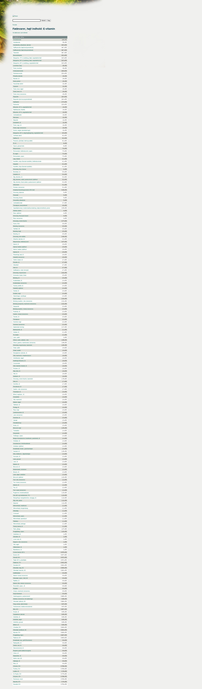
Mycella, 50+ (17, 681)
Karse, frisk (16, 223)
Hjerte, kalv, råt (17, 658)
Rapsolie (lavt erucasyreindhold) (22, 99)
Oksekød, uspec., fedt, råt (20, 578)
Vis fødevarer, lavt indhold (20, 32)
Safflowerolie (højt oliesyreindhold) (23, 50)
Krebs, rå (15, 425)
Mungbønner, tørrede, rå (20, 353)
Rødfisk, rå (16, 580)
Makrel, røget (17, 402)
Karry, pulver (16, 81)
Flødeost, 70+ (17, 562)
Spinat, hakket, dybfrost (20, 247)
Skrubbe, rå (16, 536)
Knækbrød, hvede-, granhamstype (23, 448)
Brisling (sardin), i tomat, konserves (23, 309)
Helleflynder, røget (18, 358)
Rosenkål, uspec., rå (19, 586)
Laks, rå (15, 461)
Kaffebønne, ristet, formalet (21, 270)
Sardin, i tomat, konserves (20, 314)
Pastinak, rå (16, 311)
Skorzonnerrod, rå (18, 648)
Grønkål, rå (16, 174)
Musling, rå (16, 234)
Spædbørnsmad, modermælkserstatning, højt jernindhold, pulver (31, 208)
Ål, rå (14, 143)
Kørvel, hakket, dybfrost (20, 249)
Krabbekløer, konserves (20, 283)
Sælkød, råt (16, 229)
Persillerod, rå (17, 386)
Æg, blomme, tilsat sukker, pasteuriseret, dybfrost (27, 182)
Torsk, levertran (17, 68)
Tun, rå (15, 487)
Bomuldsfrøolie (17, 55)
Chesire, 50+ (17, 666)
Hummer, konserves (19, 324)
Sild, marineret (17, 399)
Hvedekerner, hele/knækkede (21, 443)
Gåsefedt (15, 265)
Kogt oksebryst (17, 593)
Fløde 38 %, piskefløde (19, 560)
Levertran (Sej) (17, 65)
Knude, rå (16, 612)
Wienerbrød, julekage (19, 524)
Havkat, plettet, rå (18, 285)
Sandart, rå (16, 451)
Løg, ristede (16, 159)
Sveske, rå (16, 317)
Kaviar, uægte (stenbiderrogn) (21, 130)
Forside (15, 25)
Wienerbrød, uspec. (18, 516)
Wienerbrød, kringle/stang (20, 508)
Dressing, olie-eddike (19, 236)
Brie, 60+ (15, 609)
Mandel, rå (16, 78)
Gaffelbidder (16, 573)
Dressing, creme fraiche (20, 221)
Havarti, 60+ (16, 557)
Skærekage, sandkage (19, 296)
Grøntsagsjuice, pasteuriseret (21, 596)
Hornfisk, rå (16, 384)
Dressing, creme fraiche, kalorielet (23, 379)
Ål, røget (15, 153)
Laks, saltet (16, 337)
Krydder (15, 588)
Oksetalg (15, 511)
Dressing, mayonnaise (19, 273)
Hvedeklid (16, 397)
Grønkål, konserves (18, 257)
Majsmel (15, 503)
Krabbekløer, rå (17, 280)
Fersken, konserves (18, 187)
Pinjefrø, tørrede (17, 76)
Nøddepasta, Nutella (19, 109)
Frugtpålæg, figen (18, 635)
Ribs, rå (15, 663)
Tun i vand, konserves (19, 490)
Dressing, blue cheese (19, 169)
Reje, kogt (16, 410)
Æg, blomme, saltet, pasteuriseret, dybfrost (25, 179)
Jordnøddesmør (17, 203)
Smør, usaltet (17, 350)
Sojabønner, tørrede (19, 614)
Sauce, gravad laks (18, 146)
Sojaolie (15, 164)
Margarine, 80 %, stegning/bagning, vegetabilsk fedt (28, 133)
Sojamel (15, 86)
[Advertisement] (51, 8)
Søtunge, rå (16, 661)
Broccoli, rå (16, 467)
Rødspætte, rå (17, 643)
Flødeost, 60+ (17, 637)
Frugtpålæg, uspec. (18, 531)
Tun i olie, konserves (19, 480)
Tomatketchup (17, 423)
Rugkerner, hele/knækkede (21, 492)
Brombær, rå (16, 172)
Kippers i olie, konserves (20, 542)
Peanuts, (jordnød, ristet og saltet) (22, 141)
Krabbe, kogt (17, 293)
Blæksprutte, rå (17, 329)
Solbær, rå (16, 332)
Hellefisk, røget (17, 619)
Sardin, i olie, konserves (20, 389)
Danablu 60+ (17, 565)
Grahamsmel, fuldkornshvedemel (22, 606)
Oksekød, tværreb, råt (19, 570)
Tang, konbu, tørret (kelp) (20, 604)
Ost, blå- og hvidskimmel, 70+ (21, 495)
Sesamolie (16, 433)
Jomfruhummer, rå (18, 412)
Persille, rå (16, 262)
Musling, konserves (18, 226)
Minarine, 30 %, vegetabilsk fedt (22, 107)
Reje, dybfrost (17, 213)
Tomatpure (16, 319)
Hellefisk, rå (16, 617)
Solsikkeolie (16, 42)
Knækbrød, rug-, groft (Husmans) (22, 640)
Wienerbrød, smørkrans (20, 505)
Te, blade (16, 335)
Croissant (16, 513)
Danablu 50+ (17, 684)
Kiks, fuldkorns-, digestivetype (21, 454)
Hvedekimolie (17, 40)
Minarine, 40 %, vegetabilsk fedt (22, 112)
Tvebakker (16, 430)
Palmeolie (16, 104)
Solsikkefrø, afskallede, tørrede (22, 45)
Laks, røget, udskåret (19, 474)
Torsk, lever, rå (17, 91)
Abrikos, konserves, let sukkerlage (23, 599)
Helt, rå (15, 267)
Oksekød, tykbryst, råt (19, 601)
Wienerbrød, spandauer (20, 518)
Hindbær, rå (16, 441)
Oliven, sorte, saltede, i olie (21, 340)
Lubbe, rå (16, 671)
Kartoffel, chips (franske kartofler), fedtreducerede (27, 161)
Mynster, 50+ (17, 632)
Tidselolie (16, 52)
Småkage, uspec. (18, 436)
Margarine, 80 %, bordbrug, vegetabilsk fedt (25, 63)
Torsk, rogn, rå (17, 125)
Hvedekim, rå (17, 122)
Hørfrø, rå (16, 138)
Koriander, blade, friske (19, 275)
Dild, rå (15, 381)
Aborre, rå (16, 485)
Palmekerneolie (17, 73)
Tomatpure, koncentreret (20, 205)
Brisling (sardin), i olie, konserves (22, 301)
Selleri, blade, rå (18, 260)
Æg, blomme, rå (17, 177)
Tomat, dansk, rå (18, 526)
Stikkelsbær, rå (17, 547)
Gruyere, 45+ (17, 676)
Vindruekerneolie (18, 71)
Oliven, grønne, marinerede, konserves (24, 342)
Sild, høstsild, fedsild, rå (20, 366)
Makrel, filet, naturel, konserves (22, 583)
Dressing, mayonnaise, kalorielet (22, 345)
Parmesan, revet (18, 679)
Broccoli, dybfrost (18, 477)
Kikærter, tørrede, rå (19, 239)
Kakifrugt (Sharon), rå (19, 360)
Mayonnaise (16, 148)
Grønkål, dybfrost (18, 288)
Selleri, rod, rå (17, 645)
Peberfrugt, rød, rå (18, 254)
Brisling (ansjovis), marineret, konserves (24, 304)
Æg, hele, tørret (17, 500)
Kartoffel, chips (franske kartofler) (22, 166)
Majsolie (15, 120)
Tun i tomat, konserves (19, 482)
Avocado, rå (16, 456)
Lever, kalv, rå (17, 539)
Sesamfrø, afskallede (19, 200)
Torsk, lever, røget (18, 89)
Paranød (15, 195)
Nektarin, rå (16, 376)
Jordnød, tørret (17, 135)
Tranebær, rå (17, 392)
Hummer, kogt (17, 322)
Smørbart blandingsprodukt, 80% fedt (24, 190)
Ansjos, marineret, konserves (21, 591)
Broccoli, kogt (17, 428)
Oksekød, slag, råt (18, 568)
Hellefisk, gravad (18, 622)
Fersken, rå (16, 368)
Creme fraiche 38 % (19, 552)
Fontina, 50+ (16, 669)
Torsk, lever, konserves (19, 94)
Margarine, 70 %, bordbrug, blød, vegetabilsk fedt (27, 58)
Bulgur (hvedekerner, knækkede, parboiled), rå (26, 438)
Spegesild (16, 306)
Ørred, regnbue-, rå (18, 394)
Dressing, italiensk (18, 192)
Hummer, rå (16, 417)
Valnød (15, 420)
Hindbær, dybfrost (18, 446)
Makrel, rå (16, 464)
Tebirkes (15, 521)
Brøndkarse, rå (17, 549)
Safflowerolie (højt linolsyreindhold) (23, 47)
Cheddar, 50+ (17, 627)
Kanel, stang (16, 298)
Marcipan (16, 117)
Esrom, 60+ (16, 555)
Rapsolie (15, 96)
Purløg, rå (16, 407)
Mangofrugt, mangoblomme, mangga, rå (24, 498)
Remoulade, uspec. (18, 156)
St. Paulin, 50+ (17, 674)
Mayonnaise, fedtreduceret (21, 241)
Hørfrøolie (16, 102)
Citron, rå (16, 653)
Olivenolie (16, 185)
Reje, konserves (18, 218)
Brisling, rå (16, 278)
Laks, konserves (18, 415)
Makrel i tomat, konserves (20, 575)
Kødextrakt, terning (18, 327)
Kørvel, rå (16, 244)
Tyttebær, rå (16, 404)
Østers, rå (16, 625)
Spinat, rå (16, 252)
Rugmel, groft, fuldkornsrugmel (22, 650)
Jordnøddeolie (17, 115)
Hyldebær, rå (17, 534)
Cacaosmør (16, 363)
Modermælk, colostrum (19, 469)
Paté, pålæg (16, 529)
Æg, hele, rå (16, 371)
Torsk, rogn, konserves (19, 128)
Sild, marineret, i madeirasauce (22, 355)
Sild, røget (16, 544)
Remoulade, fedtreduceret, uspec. (23, 151)
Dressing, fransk (18, 197)
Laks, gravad (17, 459)
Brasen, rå (16, 472)
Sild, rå (15, 373)
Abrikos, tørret (17, 210)
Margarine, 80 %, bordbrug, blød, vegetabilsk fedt (27, 60)
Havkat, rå (16, 291)
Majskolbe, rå (17, 656)
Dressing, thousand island (20, 216)
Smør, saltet (16, 348)
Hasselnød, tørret (18, 84)
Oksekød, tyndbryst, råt (19, 630)
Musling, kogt (17, 231)
